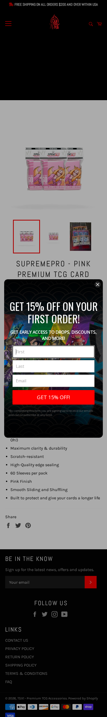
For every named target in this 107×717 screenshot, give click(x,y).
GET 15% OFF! (53, 397)
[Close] (98, 284)
